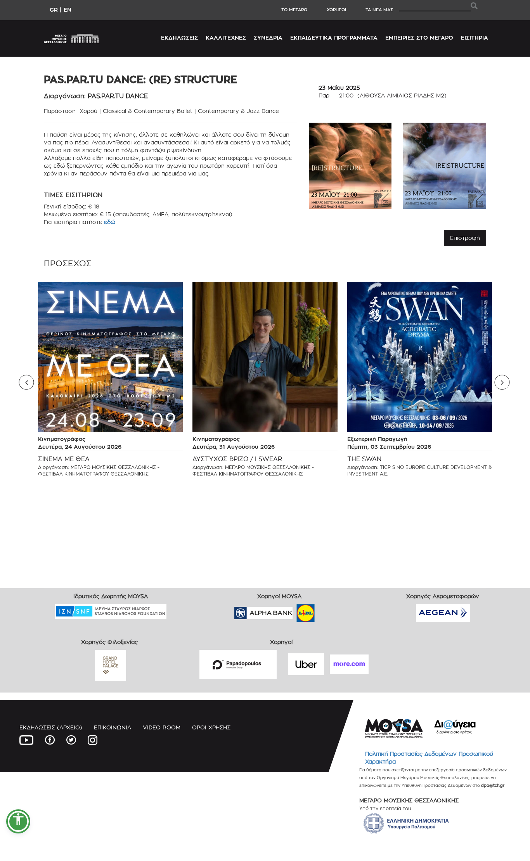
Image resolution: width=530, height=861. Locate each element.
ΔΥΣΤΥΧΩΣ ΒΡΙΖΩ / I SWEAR (237, 459)
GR (54, 9)
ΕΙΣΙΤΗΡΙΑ (474, 37)
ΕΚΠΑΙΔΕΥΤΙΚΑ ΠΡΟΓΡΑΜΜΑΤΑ (334, 37)
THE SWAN (364, 459)
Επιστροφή (465, 238)
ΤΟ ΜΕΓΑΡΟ (294, 9)
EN (67, 9)
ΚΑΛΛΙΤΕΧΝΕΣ (226, 37)
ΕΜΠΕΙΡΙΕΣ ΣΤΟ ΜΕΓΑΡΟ (419, 37)
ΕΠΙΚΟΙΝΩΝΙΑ (112, 727)
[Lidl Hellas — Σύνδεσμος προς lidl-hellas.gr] (294, 610)
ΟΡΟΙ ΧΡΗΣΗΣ (211, 727)
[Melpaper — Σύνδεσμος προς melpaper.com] (328, 610)
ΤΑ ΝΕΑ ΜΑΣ (379, 9)
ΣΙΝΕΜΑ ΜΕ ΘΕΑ (64, 459)
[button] (18, 821)
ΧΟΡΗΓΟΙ (336, 9)
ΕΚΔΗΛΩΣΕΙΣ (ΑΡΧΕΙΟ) (50, 727)
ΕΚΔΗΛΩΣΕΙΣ (179, 37)
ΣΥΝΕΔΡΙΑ (268, 37)
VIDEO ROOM (161, 727)
